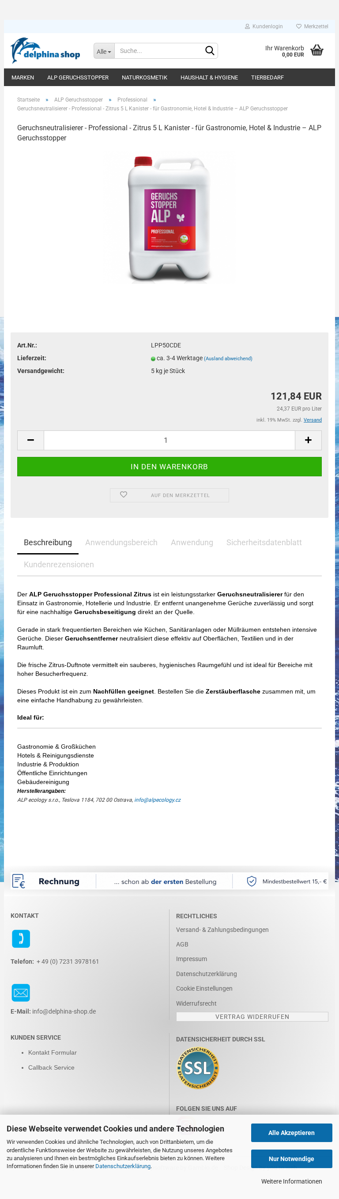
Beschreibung (48, 542)
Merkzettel (314, 26)
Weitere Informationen (291, 1181)
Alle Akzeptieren (291, 1132)
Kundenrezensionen (59, 564)
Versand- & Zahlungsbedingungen (222, 929)
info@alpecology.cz (157, 800)
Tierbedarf (267, 77)
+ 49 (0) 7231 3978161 (68, 961)
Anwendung (192, 542)
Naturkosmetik (144, 77)
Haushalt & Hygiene (209, 77)
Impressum (191, 958)
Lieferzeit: (31, 358)
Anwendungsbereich (121, 542)
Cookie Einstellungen (204, 988)
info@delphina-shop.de (64, 1011)
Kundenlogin (266, 26)
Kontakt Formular (52, 1052)
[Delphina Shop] (45, 50)
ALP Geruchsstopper (78, 77)
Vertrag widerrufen (252, 1016)
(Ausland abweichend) (228, 359)
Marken (22, 77)
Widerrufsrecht (196, 1003)
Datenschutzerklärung (123, 1166)
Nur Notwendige (291, 1158)
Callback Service (51, 1067)
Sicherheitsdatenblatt (264, 542)
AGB (182, 944)
